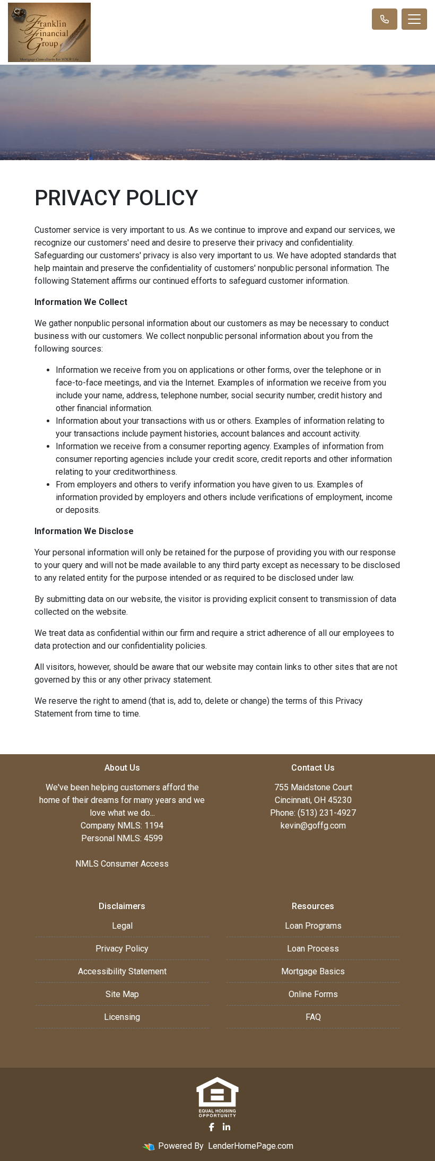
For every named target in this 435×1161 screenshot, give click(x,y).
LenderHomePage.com (250, 1146)
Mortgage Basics (313, 971)
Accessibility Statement (122, 971)
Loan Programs (313, 926)
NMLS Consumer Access (122, 864)
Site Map (122, 994)
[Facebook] (211, 1127)
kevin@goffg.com (313, 825)
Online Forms (313, 994)
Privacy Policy (122, 949)
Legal (122, 926)
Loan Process (313, 949)
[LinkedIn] (226, 1127)
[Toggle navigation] (414, 19)
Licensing (122, 1017)
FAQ (313, 1017)
